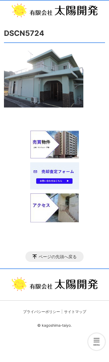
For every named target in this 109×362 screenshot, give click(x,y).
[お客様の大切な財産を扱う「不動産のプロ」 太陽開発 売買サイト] (54, 10)
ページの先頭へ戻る (58, 256)
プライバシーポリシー (41, 311)
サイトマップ (75, 311)
